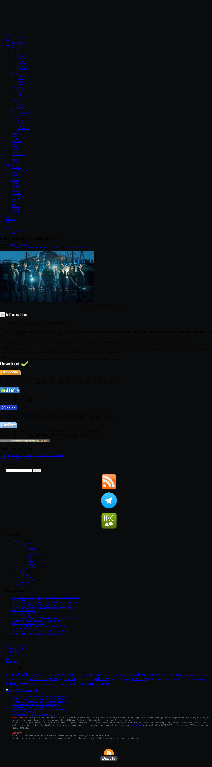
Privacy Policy (18, 230)
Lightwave (16, 141)
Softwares (42, 247)
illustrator (21, 84)
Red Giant (89, 247)
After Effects (95, 674)
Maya (19, 53)
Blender (15, 136)
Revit (19, 71)
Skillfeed (16, 206)
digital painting (203, 675)
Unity (22, 683)
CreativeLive (17, 196)
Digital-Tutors (23, 170)
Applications (11, 45)
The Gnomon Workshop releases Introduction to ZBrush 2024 (40, 696)
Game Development (43, 679)
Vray (97, 683)
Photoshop (22, 76)
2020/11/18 (24, 245)
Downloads (32, 247)
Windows (52, 247)
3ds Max (24, 674)
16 (7, 652)
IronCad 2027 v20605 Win (24, 610)
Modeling (122, 679)
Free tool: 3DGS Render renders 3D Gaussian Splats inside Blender (42, 702)
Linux (31, 559)
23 (7, 655)
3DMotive (16, 193)
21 (22, 652)
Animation (108, 674)
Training (200, 679)
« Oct (8, 661)
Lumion (15, 149)
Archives (10, 222)
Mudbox (21, 61)
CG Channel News (28, 690)
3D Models (11, 219)
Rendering (168, 679)
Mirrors (113, 679)
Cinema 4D (157, 674)
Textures (10, 217)
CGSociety (17, 191)
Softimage (22, 56)
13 (19, 649)
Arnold (20, 123)
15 (25, 649)
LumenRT (22, 108)
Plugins (15, 118)
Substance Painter (189, 679)
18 (13, 652)
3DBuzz (15, 201)
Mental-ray (22, 126)
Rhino (14, 160)
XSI (13, 157)
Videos (32, 580)
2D (11, 247)
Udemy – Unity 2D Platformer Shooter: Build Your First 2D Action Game (45, 618)
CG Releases (19, 247)
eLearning (22, 679)
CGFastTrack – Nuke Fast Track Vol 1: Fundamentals (36, 621)
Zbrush (15, 162)
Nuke (19, 95)
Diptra (12, 245)
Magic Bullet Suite (74, 247)
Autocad (21, 58)
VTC (14, 214)
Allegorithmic (23, 128)
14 (22, 649)
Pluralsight (16, 167)
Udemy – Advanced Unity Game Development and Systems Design (43, 608)
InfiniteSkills (17, 204)
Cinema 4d (16, 134)
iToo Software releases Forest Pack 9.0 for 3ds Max (35, 707)
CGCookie (16, 198)
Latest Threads (18, 37)
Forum (9, 35)
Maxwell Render (25, 113)
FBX (27, 679)
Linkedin (16, 175)
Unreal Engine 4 (46, 684)
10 (10, 649)
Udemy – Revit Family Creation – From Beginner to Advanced (40, 626)
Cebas (20, 131)
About (9, 227)
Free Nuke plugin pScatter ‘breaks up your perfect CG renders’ (40, 699)
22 (25, 652)
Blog (8, 32)
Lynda (14, 173)
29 (25, 655)
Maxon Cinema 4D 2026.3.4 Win (27, 628)
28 (22, 655)
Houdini (15, 139)
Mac (31, 562)
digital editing (190, 675)
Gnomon (16, 183)
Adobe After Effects (45, 675)
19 (16, 652)
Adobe (15, 74)
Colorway (21, 97)
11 (13, 649)
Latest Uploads (18, 43)
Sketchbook (22, 63)
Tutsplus (15, 211)
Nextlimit (16, 110)
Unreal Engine (18, 154)
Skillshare (16, 209)
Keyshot (15, 147)
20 (19, 652)
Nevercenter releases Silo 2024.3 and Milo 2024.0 (34, 715)
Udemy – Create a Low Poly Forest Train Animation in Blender (41, 631)
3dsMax (21, 50)
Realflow (21, 115)
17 (10, 652)
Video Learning (81, 683)
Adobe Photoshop (63, 674)
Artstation (124, 675)
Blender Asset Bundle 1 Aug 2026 (27, 623)
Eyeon (14, 100)
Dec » (15, 661)
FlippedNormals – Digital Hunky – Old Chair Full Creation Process (33, 455)
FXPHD (15, 180)
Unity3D (16, 152)
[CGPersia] (25, 441)
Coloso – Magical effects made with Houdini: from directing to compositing (46, 602)
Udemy (15, 188)
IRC (13, 232)
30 (7, 658)
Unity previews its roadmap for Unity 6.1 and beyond (36, 704)
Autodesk (16, 48)
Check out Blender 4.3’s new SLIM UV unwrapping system (39, 709)
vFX (54, 684)
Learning (21, 572)
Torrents (9, 40)
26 (16, 655)
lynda (96, 679)
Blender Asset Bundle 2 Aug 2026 (27, 613)
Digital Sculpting (11, 679)
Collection (22, 569)
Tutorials (10, 165)
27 (19, 655)
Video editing (62, 684)
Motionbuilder (23, 66)
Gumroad (16, 185)
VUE (19, 102)
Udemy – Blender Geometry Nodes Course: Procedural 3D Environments (45, 597)
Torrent (20, 585)
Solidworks (22, 69)
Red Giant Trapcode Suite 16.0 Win (16, 458)
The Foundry (18, 87)
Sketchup (16, 144)
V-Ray (20, 121)
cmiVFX (16, 178)
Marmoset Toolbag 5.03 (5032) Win (28, 615)
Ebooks (26, 575)
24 (10, 655)
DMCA (9, 224)
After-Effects (23, 79)
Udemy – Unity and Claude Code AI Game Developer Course (40, 634)
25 (13, 655)
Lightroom (88, 679)
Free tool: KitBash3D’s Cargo (25, 712)
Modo (20, 89)
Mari (19, 92)
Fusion (20, 105)
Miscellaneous (23, 582)
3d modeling (11, 675)
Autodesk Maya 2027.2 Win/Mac (27, 600)
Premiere (21, 82)
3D (24, 551)
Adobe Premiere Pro (81, 675)
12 (16, 649)
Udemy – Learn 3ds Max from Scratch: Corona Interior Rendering (42, 605)
